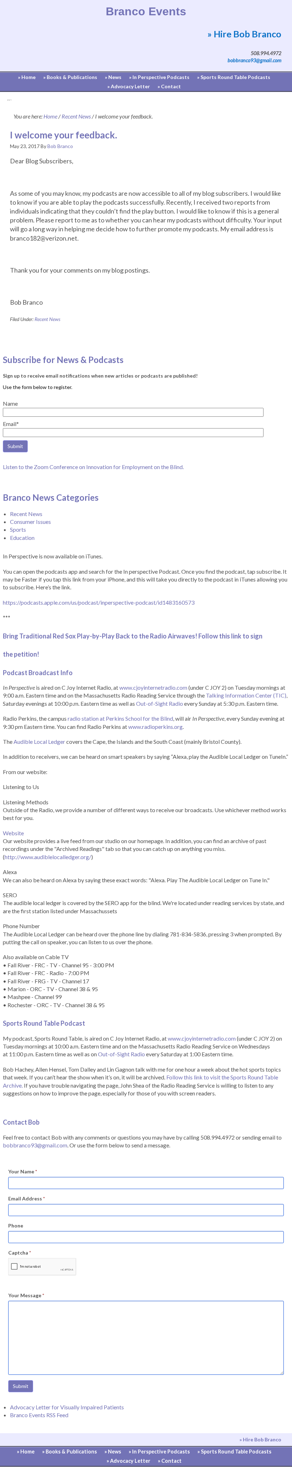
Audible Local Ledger (39, 741)
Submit (20, 1386)
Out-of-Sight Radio (159, 703)
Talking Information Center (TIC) (246, 695)
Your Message (26, 1295)
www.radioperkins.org (155, 726)
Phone (15, 1225)
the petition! (21, 654)
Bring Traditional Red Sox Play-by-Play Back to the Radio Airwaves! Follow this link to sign (133, 636)
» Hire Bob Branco (244, 33)
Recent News (47, 319)
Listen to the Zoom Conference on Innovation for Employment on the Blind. (93, 466)
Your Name (22, 1171)
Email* (11, 423)
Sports (18, 529)
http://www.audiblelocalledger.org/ (48, 856)
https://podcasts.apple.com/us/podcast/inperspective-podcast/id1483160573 (98, 602)
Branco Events (146, 11)
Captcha (19, 1253)
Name (10, 403)
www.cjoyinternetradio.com (153, 687)
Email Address (26, 1198)
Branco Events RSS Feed (39, 1414)
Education (22, 537)
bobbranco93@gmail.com (254, 60)
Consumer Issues (30, 521)
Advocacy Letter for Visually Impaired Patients (67, 1407)
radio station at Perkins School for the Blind (120, 718)
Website (13, 833)
